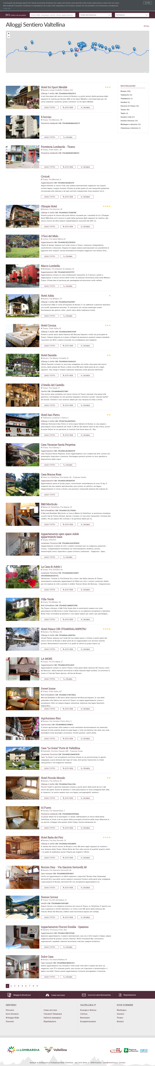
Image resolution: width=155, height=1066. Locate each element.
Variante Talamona (53, 1014)
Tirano (123, 109)
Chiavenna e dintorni (129, 128)
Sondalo (124, 102)
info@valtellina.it (110, 1062)
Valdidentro (125, 98)
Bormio (123, 91)
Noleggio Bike (12, 1017)
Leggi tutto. (7, 8)
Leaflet (147, 72)
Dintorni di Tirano (128, 106)
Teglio (123, 113)
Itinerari (10, 1021)
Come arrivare (50, 1010)
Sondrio (120, 1014)
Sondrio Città (126, 117)
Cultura (83, 1014)
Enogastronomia (88, 1021)
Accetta (147, 3)
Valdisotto (125, 95)
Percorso (10, 1010)
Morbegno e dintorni (129, 124)
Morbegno (121, 1010)
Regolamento (50, 1021)
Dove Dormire (12, 1014)
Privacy (122, 1062)
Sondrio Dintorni (127, 121)
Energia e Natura (88, 1010)
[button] (77, 50)
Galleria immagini (52, 1017)
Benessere (85, 1017)
